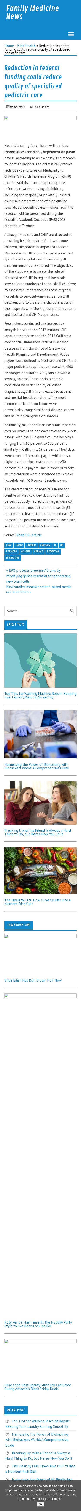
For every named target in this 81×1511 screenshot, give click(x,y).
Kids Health (26, 45)
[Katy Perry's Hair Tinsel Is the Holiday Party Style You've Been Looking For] (40, 996)
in (55, 545)
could (19, 545)
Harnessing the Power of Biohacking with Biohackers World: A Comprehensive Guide (36, 766)
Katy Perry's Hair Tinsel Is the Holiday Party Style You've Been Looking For (38, 1324)
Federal (31, 545)
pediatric (11, 551)
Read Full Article (29, 535)
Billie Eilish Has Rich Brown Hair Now (33, 980)
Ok (40, 1504)
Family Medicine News (32, 13)
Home (9, 45)
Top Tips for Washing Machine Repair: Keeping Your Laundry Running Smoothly (40, 695)
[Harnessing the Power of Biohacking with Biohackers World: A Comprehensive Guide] (40, 757)
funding (45, 545)
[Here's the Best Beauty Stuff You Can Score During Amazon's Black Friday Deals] (40, 1342)
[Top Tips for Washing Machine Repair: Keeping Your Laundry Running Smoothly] (40, 686)
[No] (75, 1496)
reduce (38, 551)
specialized (12, 558)
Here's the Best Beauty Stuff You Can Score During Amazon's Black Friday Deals (37, 1387)
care (8, 545)
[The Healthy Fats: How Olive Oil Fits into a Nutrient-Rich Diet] (40, 893)
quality (25, 551)
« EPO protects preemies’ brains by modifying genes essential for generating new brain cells (38, 576)
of (61, 545)
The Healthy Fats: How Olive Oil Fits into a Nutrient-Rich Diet (37, 902)
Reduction (53, 551)
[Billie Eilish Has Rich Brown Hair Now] (40, 937)
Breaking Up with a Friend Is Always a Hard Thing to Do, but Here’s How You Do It (37, 832)
